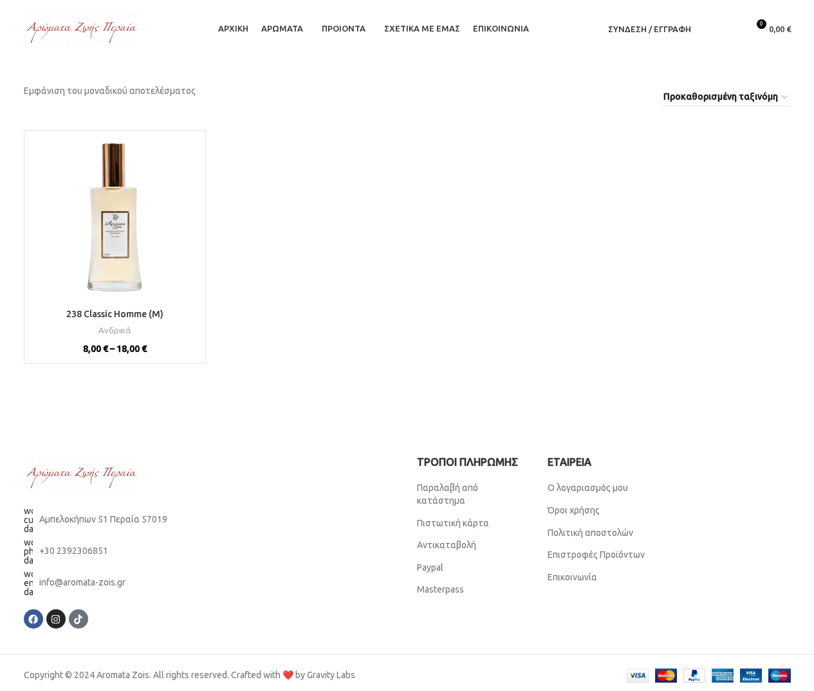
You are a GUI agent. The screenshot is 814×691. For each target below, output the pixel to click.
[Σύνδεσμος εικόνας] (82, 473)
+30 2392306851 (73, 551)
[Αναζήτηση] (709, 29)
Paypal (430, 567)
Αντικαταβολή (446, 545)
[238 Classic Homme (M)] (115, 221)
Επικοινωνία (572, 577)
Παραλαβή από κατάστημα (447, 494)
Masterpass (440, 589)
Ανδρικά (114, 330)
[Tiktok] (78, 619)
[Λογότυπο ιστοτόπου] (82, 28)
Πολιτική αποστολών (590, 533)
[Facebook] (33, 619)
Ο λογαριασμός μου (588, 488)
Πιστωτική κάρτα (453, 523)
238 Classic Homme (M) (114, 314)
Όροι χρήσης (575, 510)
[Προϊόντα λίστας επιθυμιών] (732, 29)
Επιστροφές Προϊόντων (596, 554)
